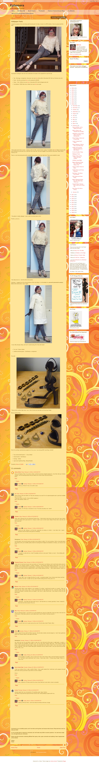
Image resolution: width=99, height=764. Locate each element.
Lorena (16, 690)
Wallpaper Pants (76, 154)
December (75, 105)
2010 (73, 208)
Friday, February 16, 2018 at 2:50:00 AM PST (26, 493)
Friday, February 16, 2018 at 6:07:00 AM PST (28, 516)
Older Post (62, 747)
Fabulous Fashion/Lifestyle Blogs (56, 10)
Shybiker (17, 516)
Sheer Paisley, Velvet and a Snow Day (78, 138)
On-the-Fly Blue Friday (77, 152)
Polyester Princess (19, 562)
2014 (73, 200)
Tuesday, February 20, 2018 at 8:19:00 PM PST (33, 680)
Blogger (64, 761)
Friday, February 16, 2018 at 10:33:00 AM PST (33, 562)
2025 (73, 90)
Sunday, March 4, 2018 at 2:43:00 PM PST (32, 700)
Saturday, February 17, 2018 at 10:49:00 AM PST (31, 640)
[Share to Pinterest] (34, 464)
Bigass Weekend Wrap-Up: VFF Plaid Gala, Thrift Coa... (77, 181)
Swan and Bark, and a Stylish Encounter (77, 128)
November (75, 107)
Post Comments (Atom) (41, 752)
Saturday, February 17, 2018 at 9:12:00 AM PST (33, 621)
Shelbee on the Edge (80, 252)
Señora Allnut (18, 472)
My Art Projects (32, 10)
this (55, 149)
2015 (73, 198)
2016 (73, 196)
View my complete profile (75, 54)
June (74, 117)
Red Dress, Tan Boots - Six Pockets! (77, 174)
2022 (73, 96)
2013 (73, 202)
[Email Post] (26, 464)
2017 (73, 194)
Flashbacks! (42, 10)
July (74, 115)
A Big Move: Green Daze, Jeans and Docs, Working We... (78, 135)
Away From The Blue (79, 250)
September (75, 111)
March (74, 123)
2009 (73, 210)
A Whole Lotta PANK (77, 160)
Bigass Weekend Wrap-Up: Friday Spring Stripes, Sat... (77, 163)
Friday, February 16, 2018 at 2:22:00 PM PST (26, 610)
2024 (73, 92)
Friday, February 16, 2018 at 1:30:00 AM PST (30, 472)
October (75, 109)
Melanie (16, 586)
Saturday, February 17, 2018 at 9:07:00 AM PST (33, 483)
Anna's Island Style (19, 667)
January (75, 192)
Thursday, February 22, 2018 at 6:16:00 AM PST (28, 690)
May (74, 119)
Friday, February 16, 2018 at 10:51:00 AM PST (28, 586)
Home (13, 10)
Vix (15, 493)
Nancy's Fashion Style (80, 255)
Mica (16, 610)
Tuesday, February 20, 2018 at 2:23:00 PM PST (34, 667)
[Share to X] (32, 464)
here (37, 78)
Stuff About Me (21, 10)
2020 (73, 100)
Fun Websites (71, 10)
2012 (73, 204)
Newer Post (14, 747)
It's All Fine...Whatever (80, 257)
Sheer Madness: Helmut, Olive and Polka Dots (78, 145)
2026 (73, 88)
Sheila (19, 483)
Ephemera (17, 5)
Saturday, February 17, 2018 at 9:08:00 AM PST (33, 506)
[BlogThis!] (30, 464)
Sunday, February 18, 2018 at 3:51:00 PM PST (33, 654)
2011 (73, 206)
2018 (73, 104)
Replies (17, 481)
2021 (73, 98)
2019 (73, 102)
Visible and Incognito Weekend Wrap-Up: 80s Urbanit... (77, 149)
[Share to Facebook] (33, 464)
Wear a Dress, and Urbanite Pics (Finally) (78, 131)
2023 (73, 94)
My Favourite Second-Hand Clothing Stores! (23, 13)
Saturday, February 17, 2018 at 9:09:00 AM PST (33, 528)
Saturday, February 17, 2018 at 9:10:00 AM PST (33, 575)
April (74, 121)
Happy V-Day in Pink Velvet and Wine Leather (77, 157)
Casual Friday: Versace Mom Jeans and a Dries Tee (78, 185)
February (75, 125)
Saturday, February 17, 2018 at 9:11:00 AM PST (33, 599)
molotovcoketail (53, 761)
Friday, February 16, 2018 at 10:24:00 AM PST (30, 539)
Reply (16, 478)
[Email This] (29, 464)
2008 (73, 212)
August (74, 113)
